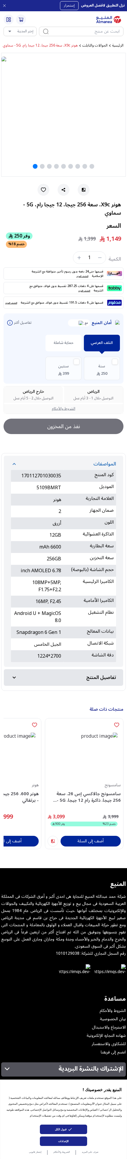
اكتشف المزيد (82, 276)
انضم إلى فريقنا (113, 1052)
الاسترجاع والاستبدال (109, 1027)
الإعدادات (63, 1141)
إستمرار (69, 5)
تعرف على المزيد (90, 1151)
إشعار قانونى (35, 1151)
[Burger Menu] (9, 20)
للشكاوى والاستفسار (109, 1044)
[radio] (102, 368)
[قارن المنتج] (53, 841)
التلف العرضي (102, 343)
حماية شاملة (64, 343)
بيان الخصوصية (113, 1019)
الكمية (114, 259)
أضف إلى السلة (90, 841)
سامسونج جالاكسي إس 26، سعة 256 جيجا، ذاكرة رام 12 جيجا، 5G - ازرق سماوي (88, 797)
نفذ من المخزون (63, 426)
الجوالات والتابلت (95, 45)
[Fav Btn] (117, 725)
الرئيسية (117, 45)
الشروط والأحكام (61, 1151)
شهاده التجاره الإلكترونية (106, 1036)
